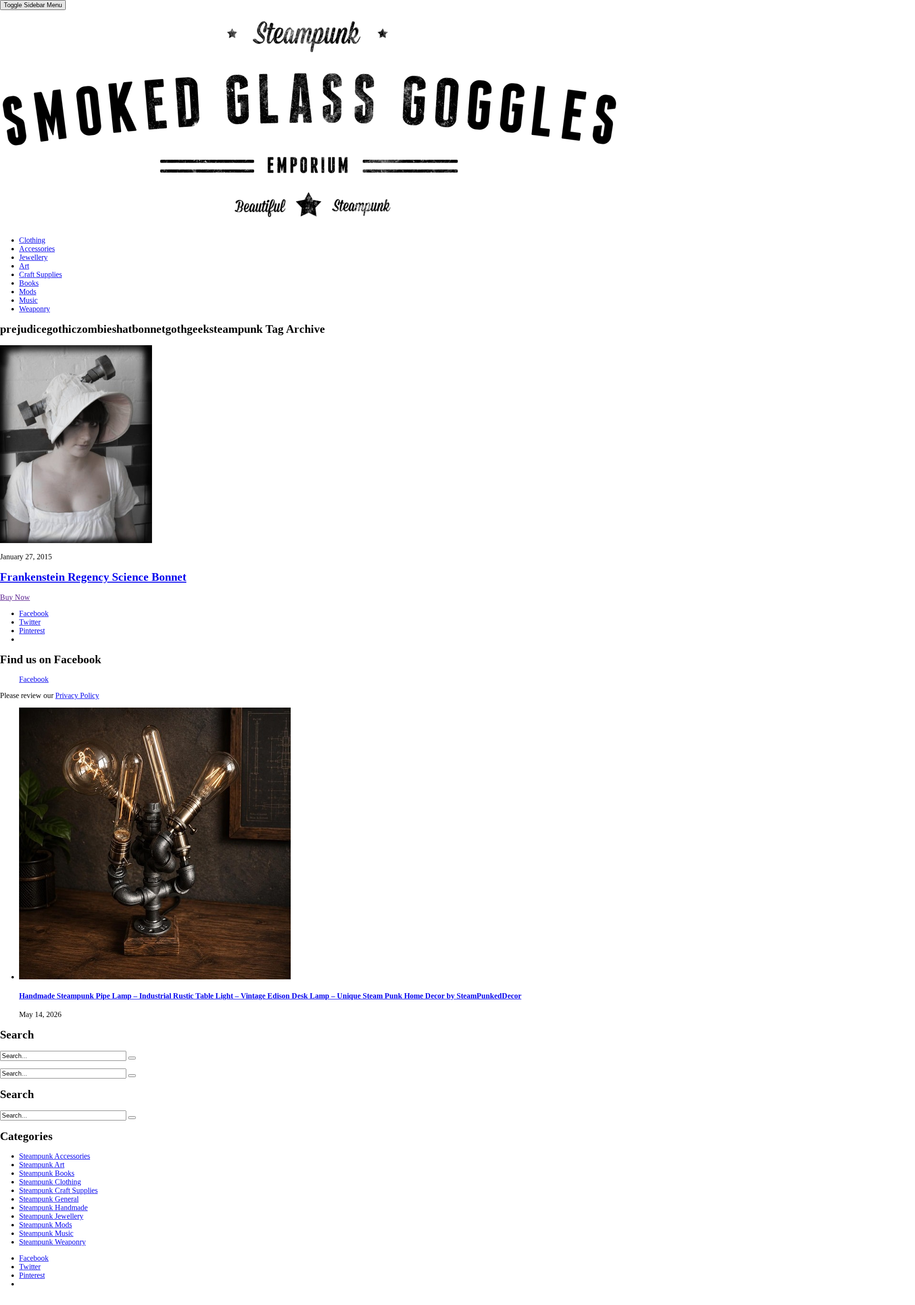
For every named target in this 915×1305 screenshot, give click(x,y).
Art (24, 266)
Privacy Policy (77, 695)
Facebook (34, 679)
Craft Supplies (40, 274)
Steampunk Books (46, 1173)
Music (28, 300)
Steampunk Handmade (53, 1207)
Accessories (37, 249)
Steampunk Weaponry (52, 1242)
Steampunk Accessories (54, 1156)
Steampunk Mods (45, 1225)
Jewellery (33, 257)
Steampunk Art (41, 1165)
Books (29, 283)
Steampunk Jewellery (51, 1216)
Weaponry (34, 309)
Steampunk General (49, 1199)
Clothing (32, 240)
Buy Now (15, 597)
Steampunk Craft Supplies (58, 1190)
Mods (27, 292)
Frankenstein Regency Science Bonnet (93, 577)
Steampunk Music (46, 1233)
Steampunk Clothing (50, 1182)
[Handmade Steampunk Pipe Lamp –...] (155, 977)
